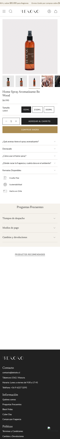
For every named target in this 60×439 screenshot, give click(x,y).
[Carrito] (55, 11)
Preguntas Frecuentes (12, 404)
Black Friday (7, 409)
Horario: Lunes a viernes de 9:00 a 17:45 (20, 382)
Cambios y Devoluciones (13, 436)
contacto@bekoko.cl (11, 372)
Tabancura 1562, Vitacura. (13, 377)
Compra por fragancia (11, 419)
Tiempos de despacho (13, 218)
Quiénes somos (9, 399)
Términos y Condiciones (12, 431)
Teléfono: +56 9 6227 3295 (14, 387)
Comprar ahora (30, 129)
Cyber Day (7, 414)
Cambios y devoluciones (14, 237)
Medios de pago (10, 228)
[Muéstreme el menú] (4, 11)
